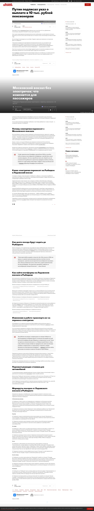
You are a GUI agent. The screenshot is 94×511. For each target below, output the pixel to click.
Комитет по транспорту (17, 491)
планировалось (42, 147)
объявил (17, 52)
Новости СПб (37, 67)
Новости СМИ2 (15, 74)
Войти (87, 4)
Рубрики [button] (33, 4)
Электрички (21, 489)
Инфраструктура (65, 489)
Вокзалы (59, 489)
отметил (21, 163)
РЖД (42, 489)
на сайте (24, 199)
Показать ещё (68, 52)
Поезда (38, 489)
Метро (71, 489)
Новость (31, 67)
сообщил (19, 304)
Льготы (23, 67)
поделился (42, 347)
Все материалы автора (27, 27)
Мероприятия (50, 4)
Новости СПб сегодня (38, 491)
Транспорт (27, 489)
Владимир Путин (25, 30)
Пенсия (27, 67)
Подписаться (56, 1)
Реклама (57, 4)
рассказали (29, 373)
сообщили (47, 324)
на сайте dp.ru (42, 144)
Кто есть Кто (63, 4)
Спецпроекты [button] (41, 4)
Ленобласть (25, 491)
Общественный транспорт (52, 489)
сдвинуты (30, 148)
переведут (32, 250)
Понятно (90, 508)
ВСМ (45, 489)
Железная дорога (33, 489)
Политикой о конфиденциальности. (8, 509)
